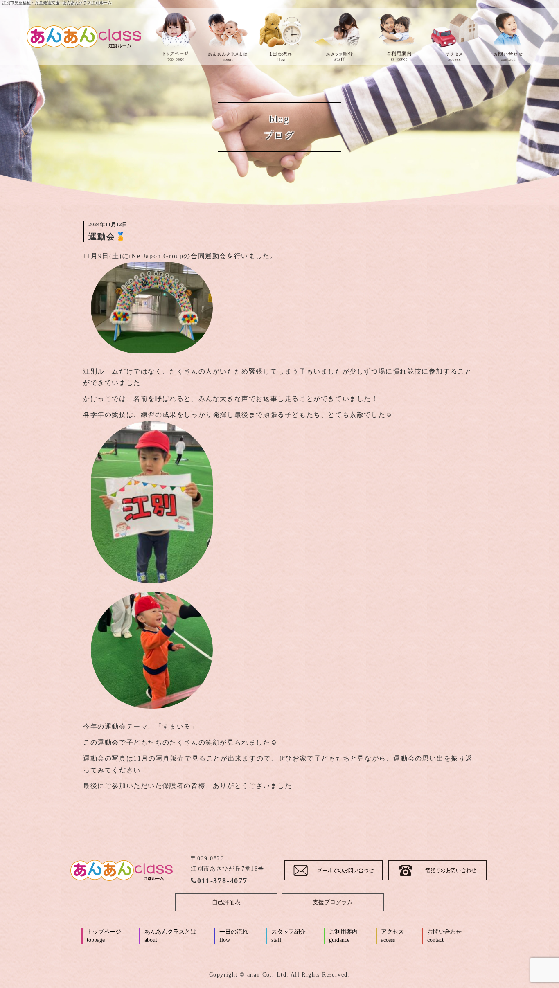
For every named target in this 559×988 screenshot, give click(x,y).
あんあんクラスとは (170, 936)
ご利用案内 (343, 936)
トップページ (104, 936)
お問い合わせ (444, 936)
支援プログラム (333, 902)
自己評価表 (226, 902)
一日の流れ (233, 936)
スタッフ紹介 (288, 936)
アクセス (392, 936)
